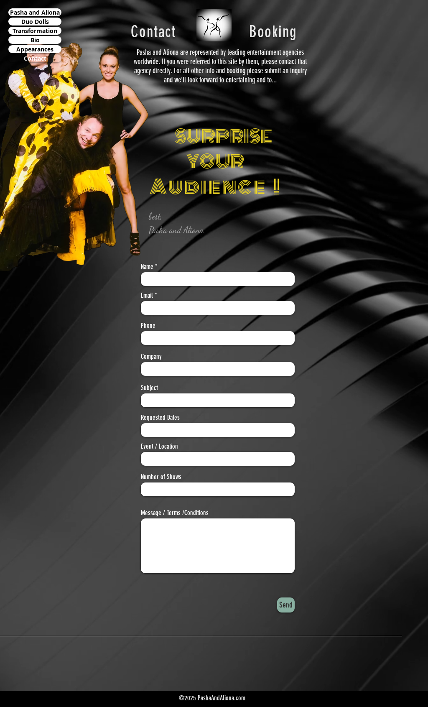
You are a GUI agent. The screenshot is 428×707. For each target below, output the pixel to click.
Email (147, 295)
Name (147, 266)
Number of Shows (161, 477)
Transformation (35, 31)
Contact (35, 58)
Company (151, 356)
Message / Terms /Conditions (175, 513)
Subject (149, 388)
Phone (148, 325)
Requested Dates (160, 417)
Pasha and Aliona (35, 12)
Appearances (35, 49)
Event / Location (159, 446)
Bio (35, 40)
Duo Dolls (35, 22)
